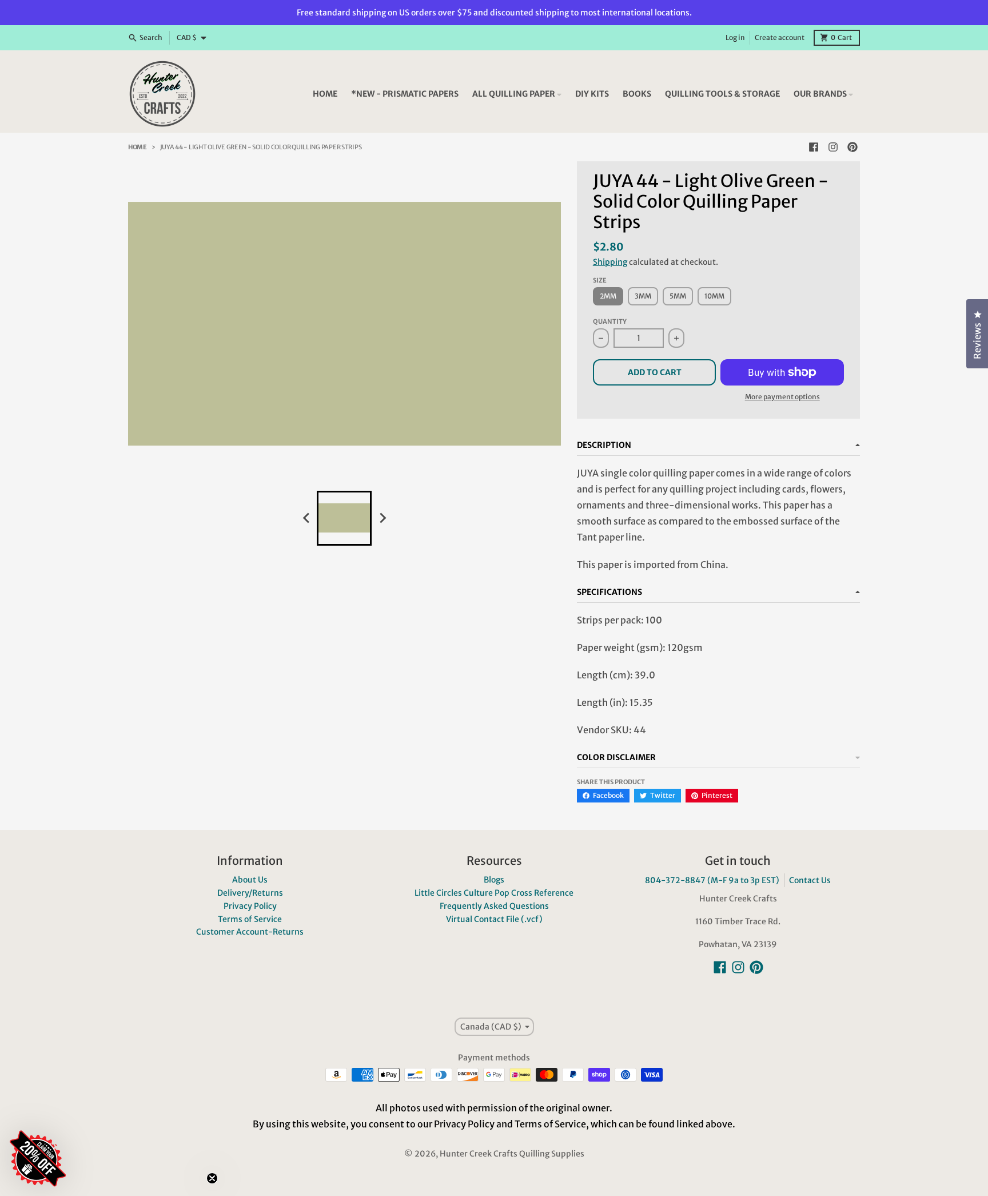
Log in (735, 37)
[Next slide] (382, 518)
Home (137, 147)
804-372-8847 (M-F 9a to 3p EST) (712, 880)
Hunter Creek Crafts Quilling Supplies (512, 1154)
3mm (643, 296)
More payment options (782, 396)
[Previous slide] (306, 518)
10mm (714, 296)
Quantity (610, 321)
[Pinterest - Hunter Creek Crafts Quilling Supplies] (852, 147)
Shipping (610, 262)
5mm (678, 296)
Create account (779, 37)
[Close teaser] (212, 1178)
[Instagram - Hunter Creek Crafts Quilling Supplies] (833, 147)
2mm (608, 296)
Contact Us (810, 880)
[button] (106, 1090)
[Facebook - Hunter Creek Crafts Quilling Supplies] (813, 147)
